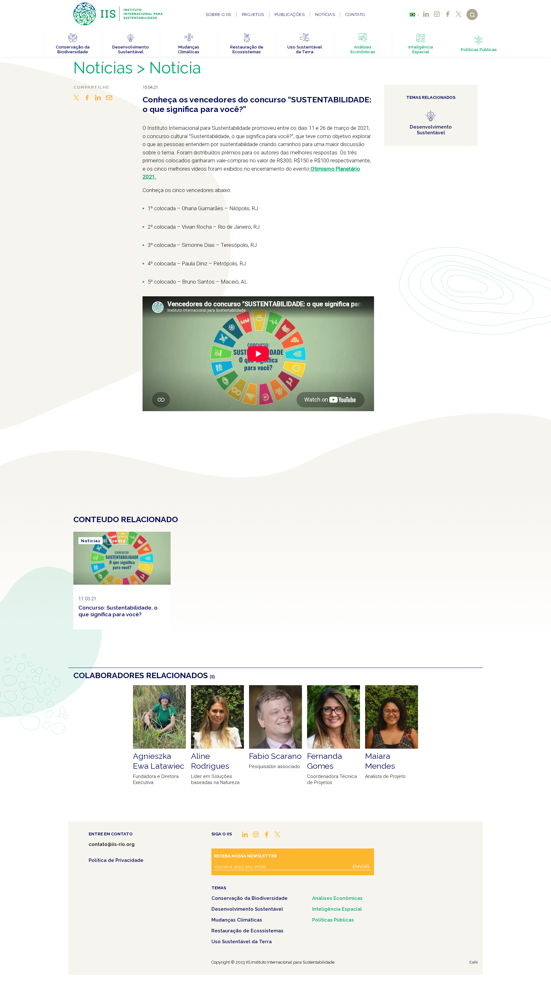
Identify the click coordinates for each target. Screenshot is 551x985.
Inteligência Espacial (337, 909)
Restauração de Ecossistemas (247, 931)
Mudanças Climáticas (236, 920)
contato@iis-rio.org (112, 844)
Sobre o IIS (218, 14)
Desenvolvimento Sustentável (247, 909)
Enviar (361, 867)
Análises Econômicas (337, 898)
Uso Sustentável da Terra (241, 941)
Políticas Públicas (333, 920)
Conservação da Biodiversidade (249, 898)
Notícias (325, 14)
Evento (117, 540)
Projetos (253, 14)
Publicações (290, 14)
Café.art (473, 962)
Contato (355, 14)
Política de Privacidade (116, 860)
